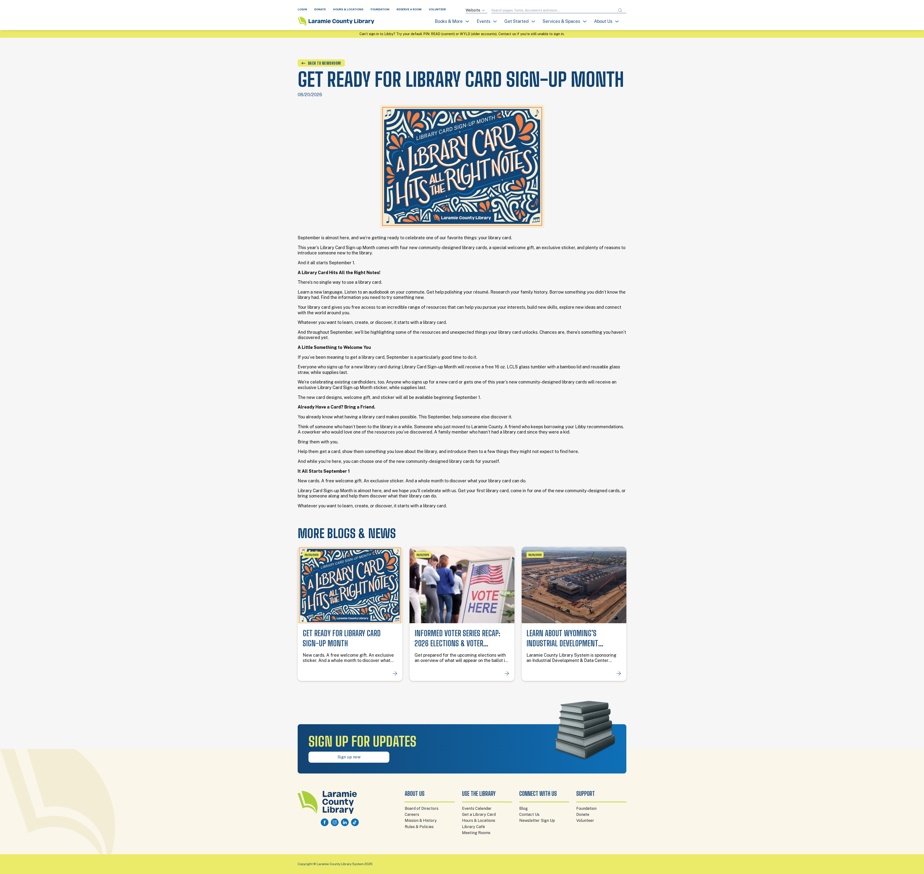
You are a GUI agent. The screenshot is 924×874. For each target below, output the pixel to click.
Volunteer (585, 820)
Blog (523, 808)
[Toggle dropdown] (467, 21)
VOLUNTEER (437, 9)
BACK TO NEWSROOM (324, 63)
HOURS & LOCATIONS (348, 9)
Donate (582, 814)
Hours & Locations (478, 820)
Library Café (473, 826)
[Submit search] (620, 10)
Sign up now (349, 757)
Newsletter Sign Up (537, 820)
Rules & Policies (419, 826)
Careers (412, 814)
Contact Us (529, 814)
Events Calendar (477, 808)
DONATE (320, 9)
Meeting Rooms (476, 832)
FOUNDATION (380, 9)
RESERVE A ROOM (409, 9)
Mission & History (421, 820)
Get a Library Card (479, 814)
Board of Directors (421, 808)
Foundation (586, 808)
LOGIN (302, 9)
